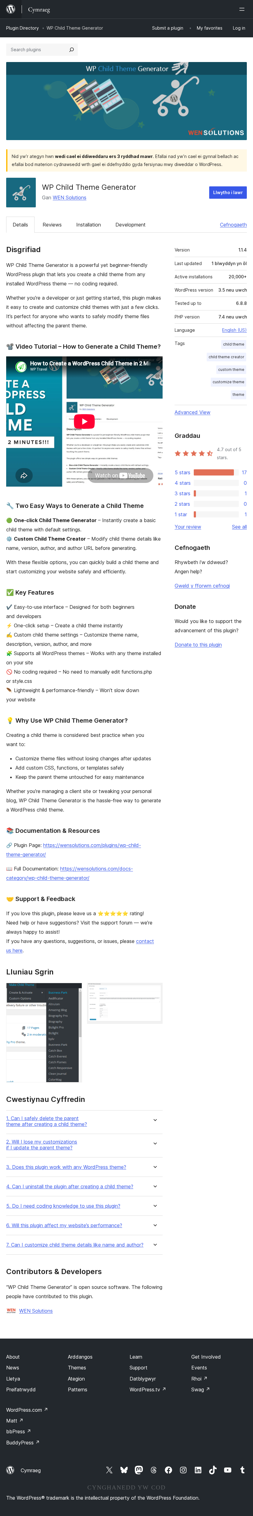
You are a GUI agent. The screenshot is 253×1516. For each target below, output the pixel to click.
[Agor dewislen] (243, 9)
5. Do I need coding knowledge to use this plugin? (63, 1206)
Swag (200, 1389)
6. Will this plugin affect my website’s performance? (64, 1225)
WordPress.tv (148, 1389)
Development (130, 225)
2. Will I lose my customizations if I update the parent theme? (41, 1145)
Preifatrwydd (21, 1389)
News (12, 1367)
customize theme (228, 382)
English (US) (234, 330)
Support (138, 1367)
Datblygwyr (143, 1379)
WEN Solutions (69, 197)
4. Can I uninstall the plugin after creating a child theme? (69, 1187)
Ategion (76, 1379)
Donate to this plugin (198, 645)
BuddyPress (23, 1442)
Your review (188, 527)
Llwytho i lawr (228, 192)
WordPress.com (27, 1410)
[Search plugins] (71, 50)
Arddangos (80, 1357)
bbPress (18, 1431)
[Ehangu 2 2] (154, 991)
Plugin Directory (22, 28)
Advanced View (192, 412)
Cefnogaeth (233, 225)
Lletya (13, 1379)
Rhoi (199, 1379)
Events (199, 1367)
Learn (136, 1357)
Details (20, 225)
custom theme (231, 369)
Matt (14, 1421)
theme (238, 394)
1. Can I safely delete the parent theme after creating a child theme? (46, 1121)
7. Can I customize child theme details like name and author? (74, 1245)
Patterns (77, 1389)
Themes (77, 1367)
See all (239, 527)
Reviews (52, 225)
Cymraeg (31, 1470)
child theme (233, 344)
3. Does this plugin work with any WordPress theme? (66, 1167)
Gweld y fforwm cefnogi (202, 586)
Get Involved (206, 1357)
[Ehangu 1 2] (74, 991)
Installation (88, 225)
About (13, 1357)
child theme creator (226, 357)
